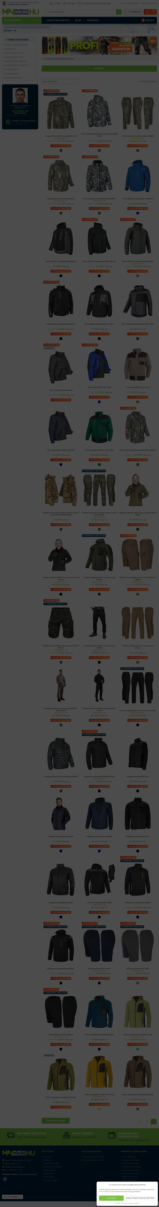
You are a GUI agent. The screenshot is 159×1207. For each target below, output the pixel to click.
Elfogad (111, 1198)
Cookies (117, 1203)
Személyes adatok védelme (130, 1203)
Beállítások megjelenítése (140, 1198)
